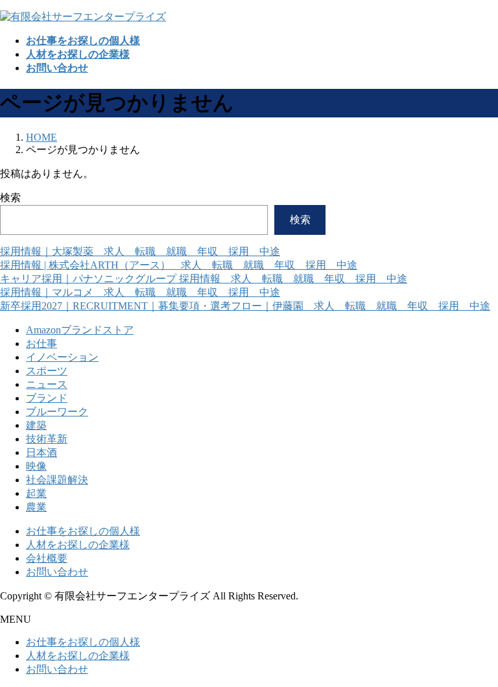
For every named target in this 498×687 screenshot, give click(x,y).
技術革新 (46, 438)
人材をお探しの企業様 (78, 544)
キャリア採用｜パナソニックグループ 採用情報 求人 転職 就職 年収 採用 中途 (203, 278)
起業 (36, 493)
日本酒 (41, 452)
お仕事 (41, 343)
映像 (36, 466)
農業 (36, 506)
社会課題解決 (57, 479)
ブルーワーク (57, 411)
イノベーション (62, 357)
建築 (36, 425)
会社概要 (46, 558)
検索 (10, 197)
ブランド (46, 398)
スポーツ (46, 370)
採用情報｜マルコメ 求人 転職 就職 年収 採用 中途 (140, 292)
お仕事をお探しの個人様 (83, 530)
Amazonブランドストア (80, 329)
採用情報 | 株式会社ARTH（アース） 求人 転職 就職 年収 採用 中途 (178, 265)
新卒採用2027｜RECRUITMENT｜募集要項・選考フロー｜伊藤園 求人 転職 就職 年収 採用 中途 (245, 305)
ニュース (46, 384)
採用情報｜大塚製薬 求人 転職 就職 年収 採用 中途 (140, 251)
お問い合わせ (57, 571)
